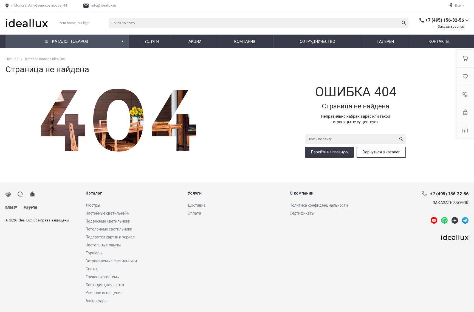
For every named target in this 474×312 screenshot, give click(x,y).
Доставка (196, 205)
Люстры (93, 205)
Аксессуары (96, 301)
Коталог (94, 193)
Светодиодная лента (105, 285)
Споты (91, 269)
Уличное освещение (104, 293)
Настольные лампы (103, 245)
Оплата (194, 213)
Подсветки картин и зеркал (110, 237)
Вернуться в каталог (381, 152)
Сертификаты (302, 213)
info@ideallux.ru (103, 5)
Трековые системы (103, 277)
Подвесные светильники (108, 221)
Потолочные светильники (109, 229)
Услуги (195, 193)
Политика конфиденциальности (319, 205)
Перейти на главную (329, 152)
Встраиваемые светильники (111, 261)
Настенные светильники (107, 213)
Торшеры (94, 253)
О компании (302, 193)
